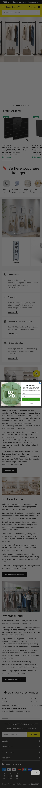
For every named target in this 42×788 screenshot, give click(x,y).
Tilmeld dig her (31, 399)
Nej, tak (31, 403)
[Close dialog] (40, 383)
